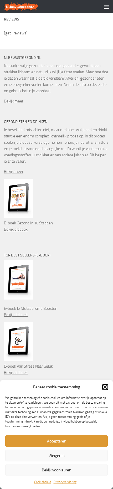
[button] (105, 387)
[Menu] (106, 6)
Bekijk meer (13, 101)
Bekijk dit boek (16, 229)
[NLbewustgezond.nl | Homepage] (26, 6)
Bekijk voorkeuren (56, 470)
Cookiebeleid (42, 482)
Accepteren (56, 441)
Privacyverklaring (65, 482)
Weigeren (57, 455)
